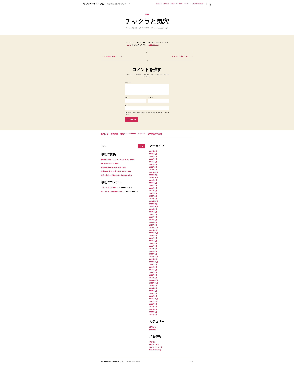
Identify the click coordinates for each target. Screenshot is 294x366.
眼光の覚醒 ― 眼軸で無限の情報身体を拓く (116, 175)
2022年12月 (153, 256)
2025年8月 (153, 183)
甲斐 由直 (134, 28)
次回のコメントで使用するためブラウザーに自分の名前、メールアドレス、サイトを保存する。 (147, 113)
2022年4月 (153, 272)
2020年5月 (153, 309)
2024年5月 (153, 217)
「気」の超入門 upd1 (109, 187)
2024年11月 (153, 204)
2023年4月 (153, 249)
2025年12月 (153, 172)
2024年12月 (153, 201)
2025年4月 (153, 193)
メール (150, 97)
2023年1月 (153, 254)
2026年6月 (153, 156)
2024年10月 (153, 206)
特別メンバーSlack (176, 4)
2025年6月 (153, 188)
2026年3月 (153, 164)
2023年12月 (153, 227)
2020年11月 (153, 301)
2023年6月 (153, 243)
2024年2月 (153, 222)
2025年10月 (153, 177)
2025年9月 (153, 180)
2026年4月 (153, 162)
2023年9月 (153, 235)
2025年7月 (153, 185)
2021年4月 (153, 291)
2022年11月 (153, 259)
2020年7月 (153, 306)
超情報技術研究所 (198, 4)
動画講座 (166, 4)
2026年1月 (153, 169)
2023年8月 (153, 238)
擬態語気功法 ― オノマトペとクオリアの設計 (118, 159)
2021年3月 (153, 293)
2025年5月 (153, 191)
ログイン (152, 342)
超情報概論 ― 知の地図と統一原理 (113, 167)
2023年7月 (153, 241)
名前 (127, 97)
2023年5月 (153, 246)
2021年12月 (153, 280)
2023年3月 (153, 251)
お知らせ (159, 4)
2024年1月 (153, 225)
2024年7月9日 (145, 28)
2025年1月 (153, 198)
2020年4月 (153, 312)
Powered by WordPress (133, 361)
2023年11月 (153, 230)
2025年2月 (153, 196)
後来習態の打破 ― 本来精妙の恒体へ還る (116, 171)
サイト (126, 105)
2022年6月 (153, 270)
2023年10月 (153, 233)
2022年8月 (153, 264)
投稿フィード (154, 344)
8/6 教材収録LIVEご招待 (109, 163)
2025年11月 (153, 175)
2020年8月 (153, 304)
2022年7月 (153, 267)
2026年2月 (153, 167)
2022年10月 (153, 262)
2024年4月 (153, 220)
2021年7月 (153, 285)
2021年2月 (153, 296)
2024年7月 (153, 214)
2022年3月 (153, 275)
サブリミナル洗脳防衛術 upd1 (112, 191)
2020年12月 (153, 299)
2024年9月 (153, 209)
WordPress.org (155, 350)
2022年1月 (153, 278)
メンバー (186, 4)
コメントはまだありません (161, 28)
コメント (128, 82)
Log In (129, 45)
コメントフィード (156, 347)
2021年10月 (153, 283)
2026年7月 (153, 154)
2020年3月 (153, 314)
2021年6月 (153, 288)
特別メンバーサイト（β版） (94, 4)
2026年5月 (153, 159)
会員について (153, 45)
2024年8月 (153, 212)
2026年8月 (153, 151)
